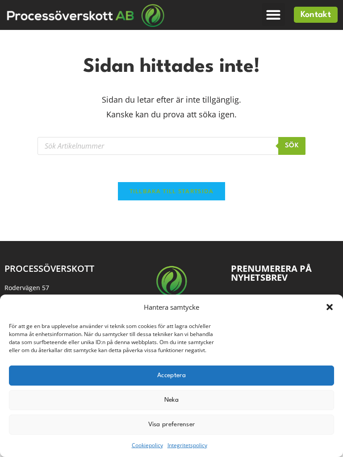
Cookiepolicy (147, 445)
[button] (329, 307)
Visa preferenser (171, 424)
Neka (171, 400)
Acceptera (171, 375)
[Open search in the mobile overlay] (171, 146)
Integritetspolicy (187, 445)
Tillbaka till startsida (172, 191)
